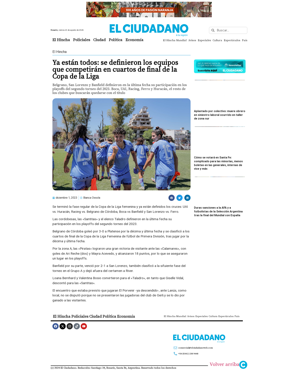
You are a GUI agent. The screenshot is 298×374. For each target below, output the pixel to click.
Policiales (81, 39)
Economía (134, 39)
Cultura (217, 40)
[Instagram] (70, 326)
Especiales (204, 40)
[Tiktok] (77, 326)
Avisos (192, 40)
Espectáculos (232, 40)
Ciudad (99, 39)
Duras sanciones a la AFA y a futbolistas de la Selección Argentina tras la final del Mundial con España (218, 211)
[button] (171, 198)
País (244, 40)
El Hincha (61, 39)
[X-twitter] (62, 326)
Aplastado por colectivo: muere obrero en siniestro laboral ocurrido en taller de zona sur (219, 114)
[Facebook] (55, 326)
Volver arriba (224, 364)
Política (115, 39)
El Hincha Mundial (175, 40)
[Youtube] (84, 326)
